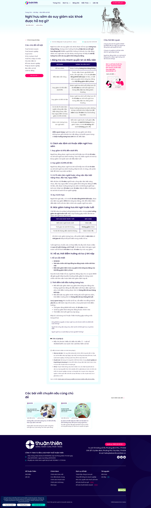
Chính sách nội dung (57, 482)
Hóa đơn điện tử (30, 61)
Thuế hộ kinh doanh (31, 49)
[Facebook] (118, 457)
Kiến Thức (85, 3)
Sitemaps (53, 485)
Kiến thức (104, 474)
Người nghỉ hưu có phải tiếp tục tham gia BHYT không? (68, 332)
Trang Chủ (56, 3)
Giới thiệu (28, 474)
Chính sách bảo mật (57, 474)
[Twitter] (121, 457)
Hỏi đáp (35, 12)
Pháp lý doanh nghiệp (32, 66)
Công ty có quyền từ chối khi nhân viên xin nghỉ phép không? (114, 51)
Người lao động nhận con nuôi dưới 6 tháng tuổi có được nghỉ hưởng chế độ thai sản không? (115, 56)
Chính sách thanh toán (58, 480)
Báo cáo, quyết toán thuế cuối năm (87, 480)
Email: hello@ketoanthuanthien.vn (112, 453)
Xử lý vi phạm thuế (31, 56)
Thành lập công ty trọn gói (84, 474)
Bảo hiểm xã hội (45, 12)
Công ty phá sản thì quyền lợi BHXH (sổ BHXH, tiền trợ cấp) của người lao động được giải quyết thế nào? (114, 45)
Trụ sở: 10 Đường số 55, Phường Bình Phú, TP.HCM (107, 448)
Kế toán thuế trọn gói (84, 482)
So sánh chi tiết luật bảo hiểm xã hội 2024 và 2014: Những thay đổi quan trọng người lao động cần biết (74, 422)
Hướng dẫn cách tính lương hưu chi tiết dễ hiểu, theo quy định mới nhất (41, 421)
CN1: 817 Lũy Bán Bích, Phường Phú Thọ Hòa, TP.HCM (106, 450)
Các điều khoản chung (58, 477)
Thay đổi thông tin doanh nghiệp (86, 477)
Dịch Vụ (65, 3)
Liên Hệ (95, 3)
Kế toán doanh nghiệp (32, 63)
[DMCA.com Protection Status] (122, 490)
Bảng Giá (76, 3)
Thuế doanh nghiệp (31, 51)
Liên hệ (27, 477)
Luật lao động (39, 25)
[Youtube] (124, 457)
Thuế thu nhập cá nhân (33, 58)
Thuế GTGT (28, 54)
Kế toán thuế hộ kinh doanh (86, 485)
